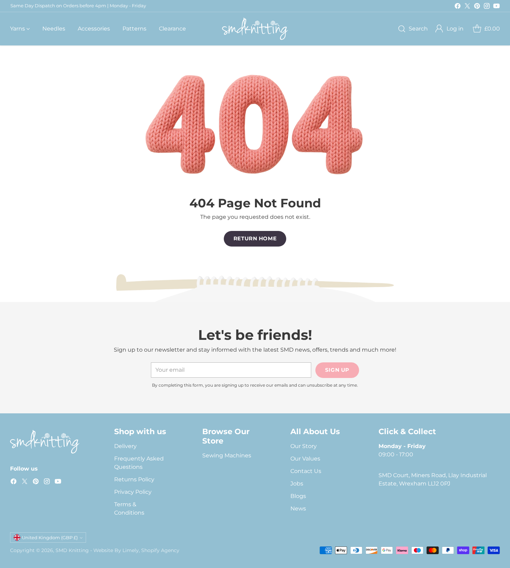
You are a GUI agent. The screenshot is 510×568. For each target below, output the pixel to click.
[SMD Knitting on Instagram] (486, 7)
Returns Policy (134, 479)
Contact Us (305, 471)
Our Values (305, 458)
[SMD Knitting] (255, 29)
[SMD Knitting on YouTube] (496, 7)
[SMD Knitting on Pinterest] (477, 7)
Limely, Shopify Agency (150, 550)
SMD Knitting (72, 550)
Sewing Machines (226, 455)
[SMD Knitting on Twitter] (467, 7)
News (298, 508)
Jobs (296, 483)
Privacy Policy (133, 492)
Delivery (125, 446)
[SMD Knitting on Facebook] (457, 7)
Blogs (298, 496)
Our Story (303, 446)
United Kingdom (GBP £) (50, 537)
